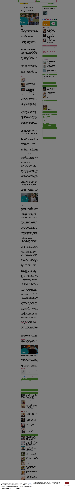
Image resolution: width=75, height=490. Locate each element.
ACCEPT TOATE (67, 483)
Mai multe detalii (29, 483)
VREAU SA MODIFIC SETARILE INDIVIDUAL (66, 485)
